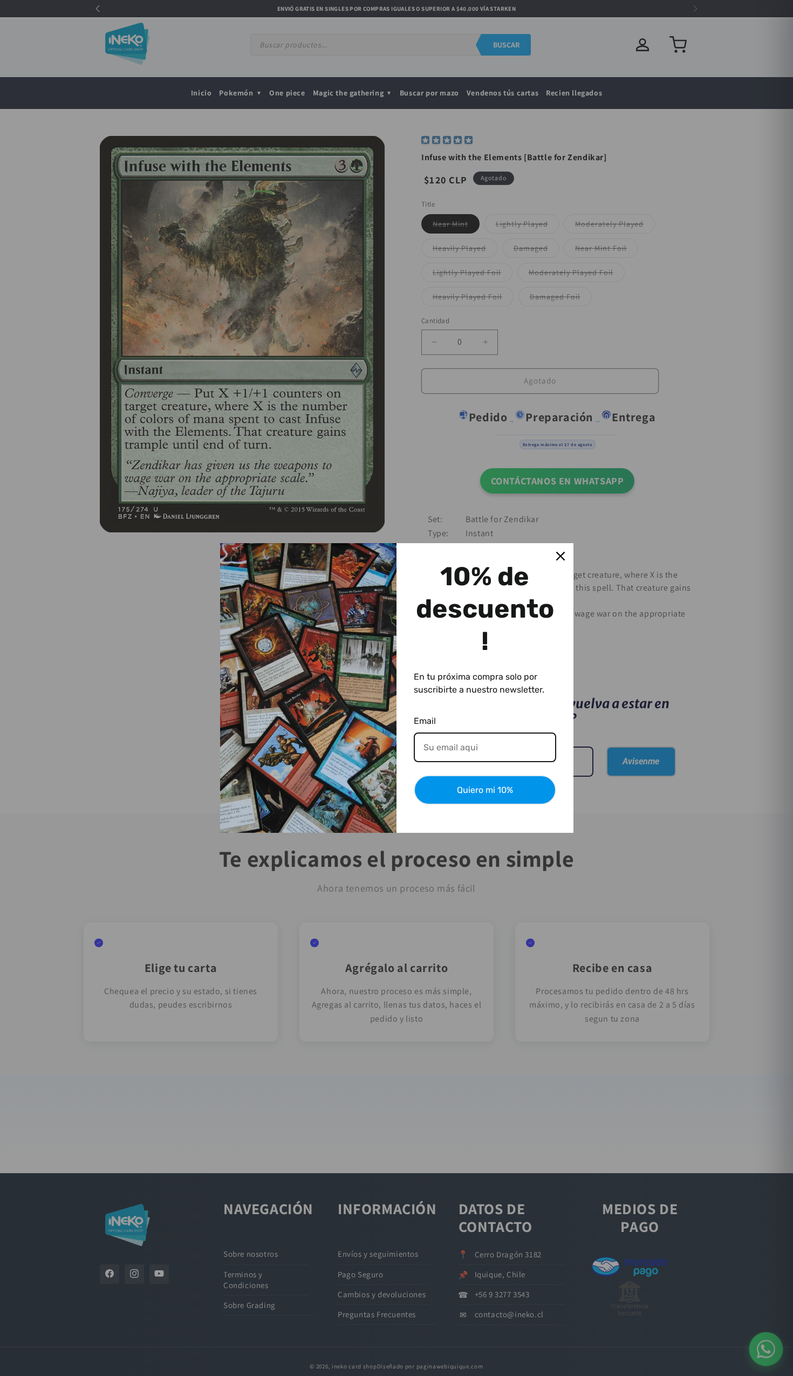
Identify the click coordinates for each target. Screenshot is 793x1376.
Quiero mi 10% (485, 790)
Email (425, 721)
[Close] (560, 556)
